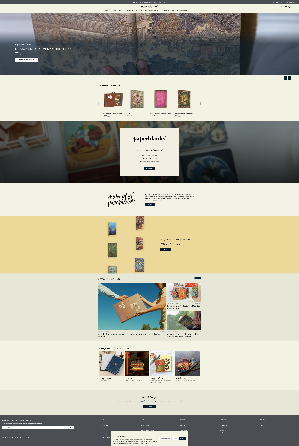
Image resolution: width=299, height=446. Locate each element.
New (114, 11)
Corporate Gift (224, 423)
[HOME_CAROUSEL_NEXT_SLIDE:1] (289, 78)
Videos (142, 428)
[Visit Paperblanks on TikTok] (257, 438)
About (281, 2)
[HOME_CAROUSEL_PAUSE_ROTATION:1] (293, 78)
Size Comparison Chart (147, 430)
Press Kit (182, 425)
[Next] (175, 2)
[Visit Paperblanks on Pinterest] (290, 438)
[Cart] (286, 7)
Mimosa (128, 113)
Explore (150, 204)
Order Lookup (104, 425)
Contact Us (149, 406)
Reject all (175, 438)
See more (198, 278)
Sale (193, 11)
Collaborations (145, 423)
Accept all (182, 438)
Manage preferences (165, 438)
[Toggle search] (282, 7)
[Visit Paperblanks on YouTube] (240, 438)
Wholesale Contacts (225, 433)
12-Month (176, 111)
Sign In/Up (276, 2)
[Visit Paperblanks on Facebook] (207, 438)
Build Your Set (149, 168)
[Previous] (124, 2)
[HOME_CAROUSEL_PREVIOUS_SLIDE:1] (285, 78)
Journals (128, 111)
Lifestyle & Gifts (168, 11)
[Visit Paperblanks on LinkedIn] (273, 438)
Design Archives (145, 425)
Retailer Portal (224, 425)
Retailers (294, 7)
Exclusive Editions (183, 11)
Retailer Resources (225, 428)
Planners (139, 11)
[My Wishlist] (289, 7)
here (142, 401)
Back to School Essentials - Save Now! (149, 2)
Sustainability (184, 428)
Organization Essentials (152, 11)
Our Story (182, 423)
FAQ (102, 423)
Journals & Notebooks (126, 11)
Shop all (107, 11)
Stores (286, 2)
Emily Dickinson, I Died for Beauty (160, 113)
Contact (291, 2)
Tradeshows (223, 430)
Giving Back (183, 430)
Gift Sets (105, 111)
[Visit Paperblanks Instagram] (224, 438)
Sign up (71, 427)
